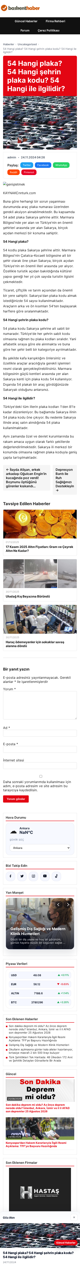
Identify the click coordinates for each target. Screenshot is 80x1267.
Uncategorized (27, 44)
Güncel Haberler (26, 21)
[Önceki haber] (58, 904)
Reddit (13, 172)
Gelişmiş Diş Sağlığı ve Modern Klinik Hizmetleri (39, 1045)
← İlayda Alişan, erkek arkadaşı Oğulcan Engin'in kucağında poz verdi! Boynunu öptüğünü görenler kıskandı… (26, 478)
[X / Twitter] (22, 876)
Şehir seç (17, 839)
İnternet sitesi (13, 760)
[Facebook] (10, 876)
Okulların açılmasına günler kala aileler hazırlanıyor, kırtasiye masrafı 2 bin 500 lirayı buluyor (41, 1051)
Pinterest (29, 172)
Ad (6, 728)
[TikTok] (56, 876)
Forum (25, 30)
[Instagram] (33, 876)
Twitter (27, 165)
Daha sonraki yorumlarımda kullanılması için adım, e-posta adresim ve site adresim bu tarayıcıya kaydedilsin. (37, 786)
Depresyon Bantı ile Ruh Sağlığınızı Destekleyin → (65, 480)
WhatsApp (61, 165)
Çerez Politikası (48, 30)
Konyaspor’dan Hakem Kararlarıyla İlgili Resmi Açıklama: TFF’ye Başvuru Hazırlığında (37, 1038)
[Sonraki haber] (67, 904)
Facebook (43, 165)
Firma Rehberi (55, 21)
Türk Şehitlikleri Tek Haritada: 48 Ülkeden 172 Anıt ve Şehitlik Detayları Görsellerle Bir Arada (41, 1059)
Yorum (9, 689)
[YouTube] (45, 876)
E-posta (10, 744)
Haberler (8, 44)
